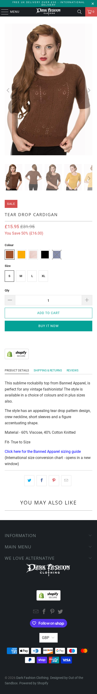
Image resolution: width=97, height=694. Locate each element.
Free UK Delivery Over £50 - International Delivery (48, 3)
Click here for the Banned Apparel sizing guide (43, 451)
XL (43, 276)
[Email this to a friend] (66, 480)
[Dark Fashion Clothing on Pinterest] (52, 612)
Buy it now (48, 326)
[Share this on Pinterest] (54, 480)
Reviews (72, 370)
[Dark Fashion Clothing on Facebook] (44, 612)
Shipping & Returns (48, 370)
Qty (7, 290)
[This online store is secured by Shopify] (17, 358)
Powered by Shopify (33, 683)
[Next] (89, 90)
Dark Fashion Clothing (32, 678)
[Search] (79, 12)
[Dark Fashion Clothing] (48, 12)
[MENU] (2, 12)
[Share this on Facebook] (41, 480)
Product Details (17, 370)
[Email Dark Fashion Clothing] (36, 612)
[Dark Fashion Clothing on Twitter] (60, 612)
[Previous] (8, 90)
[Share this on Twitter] (29, 480)
